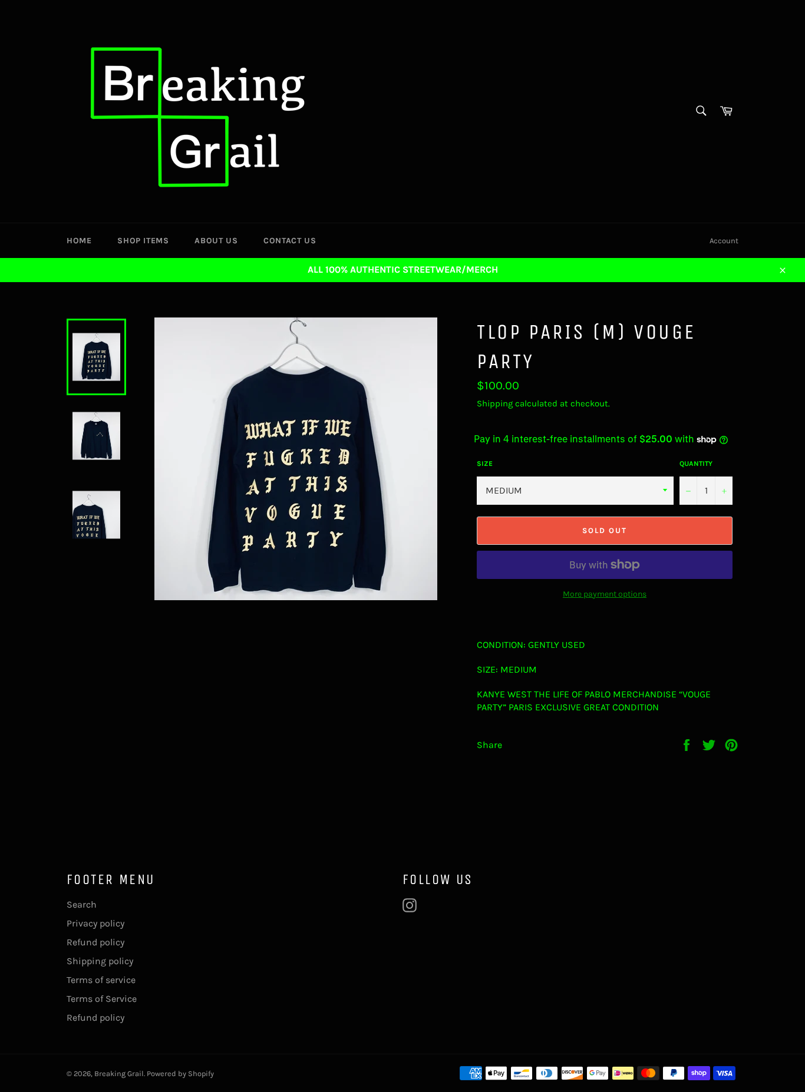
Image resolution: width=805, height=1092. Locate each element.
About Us (215, 241)
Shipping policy (100, 961)
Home (79, 241)
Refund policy (95, 942)
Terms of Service (102, 998)
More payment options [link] (604, 594)
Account (724, 240)
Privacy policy (95, 923)
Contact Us (289, 241)
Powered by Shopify (180, 1073)
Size (485, 463)
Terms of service (101, 979)
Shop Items (143, 241)
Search (82, 904)
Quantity (695, 463)
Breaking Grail (119, 1073)
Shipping (495, 403)
